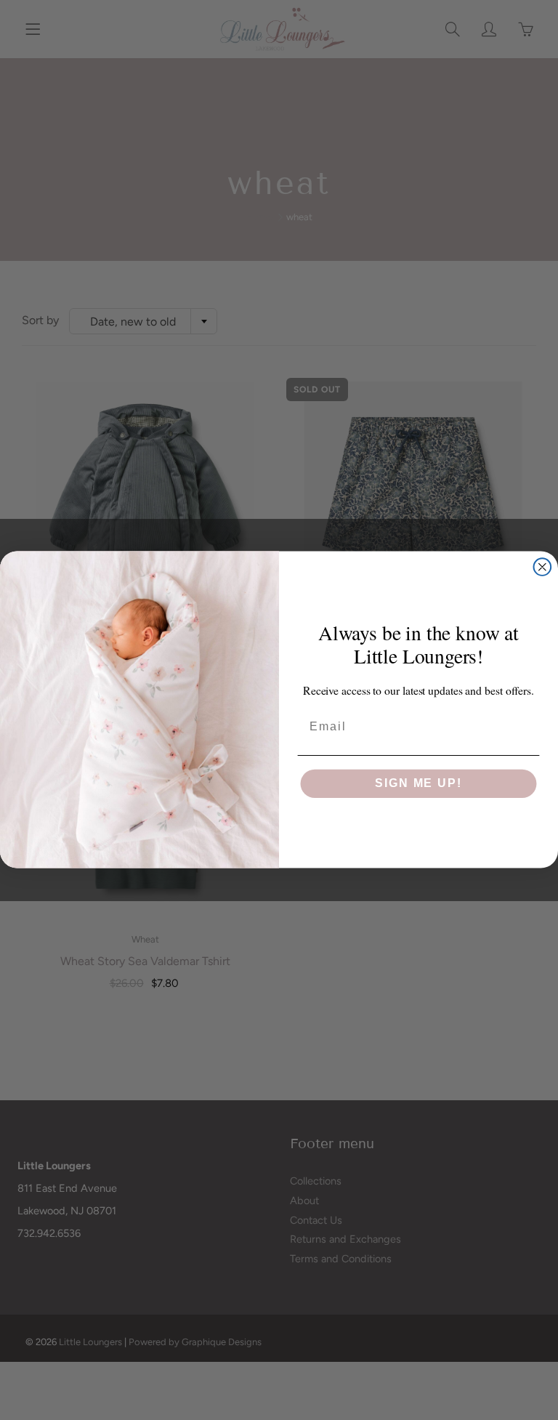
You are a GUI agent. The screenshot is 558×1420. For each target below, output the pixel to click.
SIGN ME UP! (418, 784)
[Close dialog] (542, 567)
